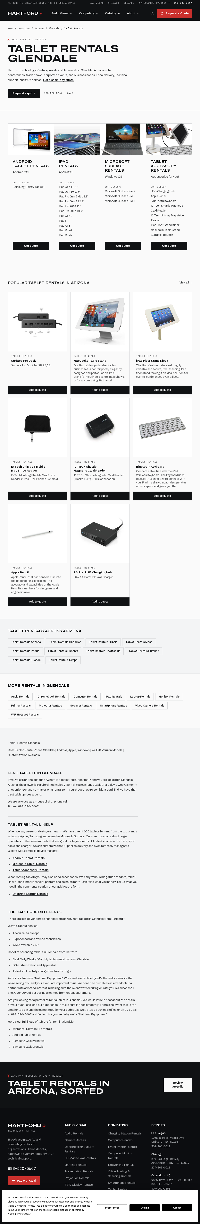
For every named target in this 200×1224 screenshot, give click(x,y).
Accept (177, 1207)
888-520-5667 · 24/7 (58, 93)
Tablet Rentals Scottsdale (103, 651)
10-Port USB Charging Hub (93, 572)
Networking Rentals (121, 1164)
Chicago (113, 3)
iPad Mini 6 (65, 230)
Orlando (129, 3)
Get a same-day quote (58, 80)
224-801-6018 (160, 1167)
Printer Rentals (21, 705)
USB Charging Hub (163, 191)
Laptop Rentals (140, 696)
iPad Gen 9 (65, 215)
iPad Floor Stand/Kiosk (165, 225)
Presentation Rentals (79, 1171)
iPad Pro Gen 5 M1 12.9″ (73, 196)
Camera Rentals (75, 1140)
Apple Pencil (158, 196)
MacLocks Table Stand (165, 230)
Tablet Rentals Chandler (65, 642)
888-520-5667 (183, 2)
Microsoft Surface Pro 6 (120, 196)
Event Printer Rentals (122, 1146)
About (131, 13)
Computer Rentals (85, 696)
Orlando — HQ (160, 1175)
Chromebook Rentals (51, 696)
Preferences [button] (23, 1214)
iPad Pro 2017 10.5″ (71, 211)
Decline (145, 1207)
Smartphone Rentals (113, 705)
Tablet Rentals (118, 1189)
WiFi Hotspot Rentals (25, 714)
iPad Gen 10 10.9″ (69, 191)
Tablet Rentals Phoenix (63, 651)
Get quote (31, 245)
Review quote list (178, 1084)
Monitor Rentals (169, 696)
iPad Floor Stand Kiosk (152, 360)
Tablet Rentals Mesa (139, 642)
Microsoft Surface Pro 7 (120, 191)
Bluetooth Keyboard (163, 201)
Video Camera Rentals (149, 705)
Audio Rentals (20, 696)
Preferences (112, 1207)
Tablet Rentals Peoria (25, 651)
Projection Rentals (77, 1178)
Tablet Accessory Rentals (30, 870)
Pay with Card (26, 1180)
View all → (185, 282)
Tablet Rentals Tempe (63, 660)
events (84, 841)
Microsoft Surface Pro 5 (120, 201)
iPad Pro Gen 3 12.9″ (71, 201)
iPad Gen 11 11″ (68, 187)
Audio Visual (60, 13)
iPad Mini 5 (65, 235)
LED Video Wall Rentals (80, 1158)
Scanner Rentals (81, 705)
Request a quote (23, 93)
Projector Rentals (50, 705)
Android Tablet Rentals (28, 858)
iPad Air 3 (64, 225)
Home (10, 28)
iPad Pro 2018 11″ (69, 206)
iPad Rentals (113, 696)
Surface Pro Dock (162, 234)
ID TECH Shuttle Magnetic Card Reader (90, 468)
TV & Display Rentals (79, 1184)
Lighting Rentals (76, 1164)
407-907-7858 (160, 1188)
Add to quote (37, 389)
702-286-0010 (160, 1146)
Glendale (54, 28)
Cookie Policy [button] (21, 1210)
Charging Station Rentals (30, 893)
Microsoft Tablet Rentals (29, 863)
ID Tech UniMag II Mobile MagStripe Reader (28, 468)
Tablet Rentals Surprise (144, 651)
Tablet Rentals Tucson (26, 660)
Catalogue (112, 13)
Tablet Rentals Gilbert (103, 642)
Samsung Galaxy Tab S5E (29, 187)
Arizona (39, 28)
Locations (24, 28)
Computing (87, 13)
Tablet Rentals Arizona (26, 642)
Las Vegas (97, 3)
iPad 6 (62, 220)
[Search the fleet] (152, 13)
